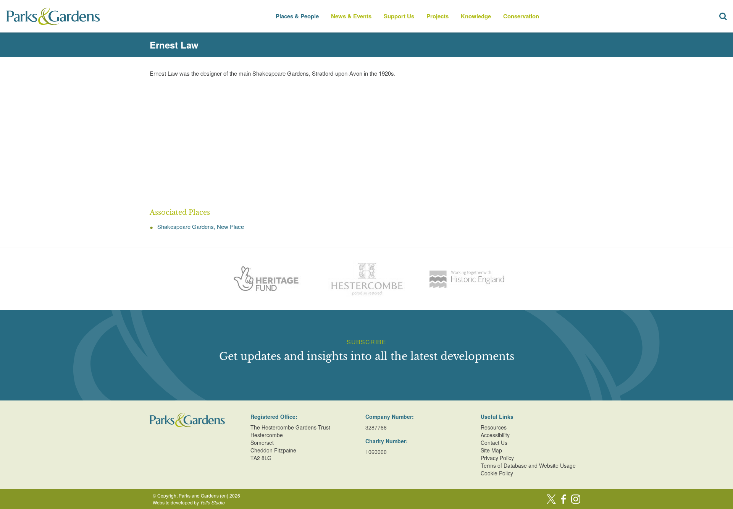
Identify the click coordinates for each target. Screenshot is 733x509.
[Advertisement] (366, 142)
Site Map (491, 450)
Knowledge (476, 16)
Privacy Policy (497, 458)
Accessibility (495, 435)
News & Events (351, 16)
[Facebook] (563, 499)
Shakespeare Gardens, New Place (200, 226)
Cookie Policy (497, 473)
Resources (494, 427)
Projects (437, 16)
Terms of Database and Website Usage (528, 465)
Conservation (521, 16)
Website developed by (189, 502)
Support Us (399, 16)
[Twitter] (551, 499)
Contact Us (494, 442)
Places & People (297, 16)
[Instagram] (575, 499)
